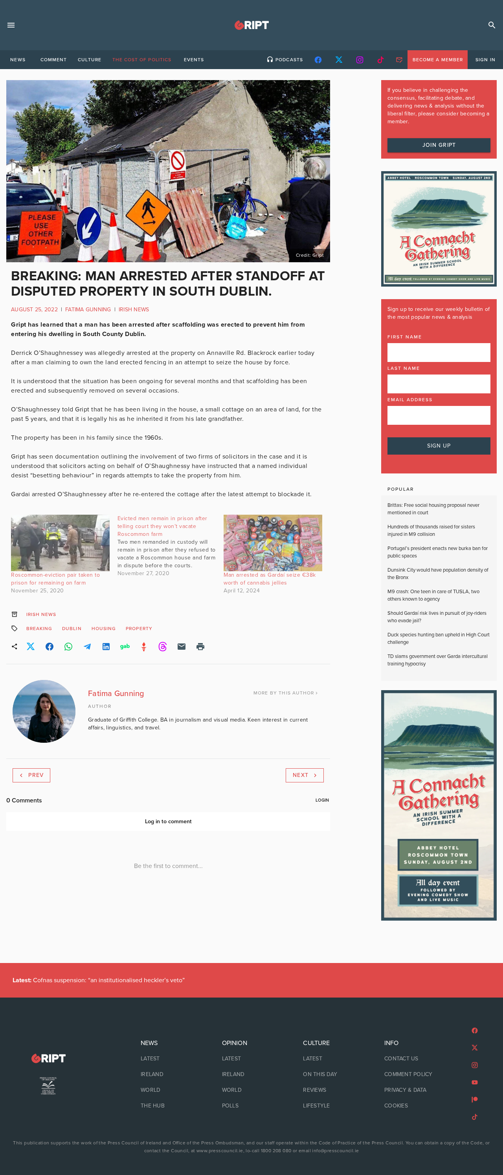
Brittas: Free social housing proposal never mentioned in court (433, 509)
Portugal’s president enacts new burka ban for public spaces (437, 552)
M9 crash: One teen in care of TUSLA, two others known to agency (433, 595)
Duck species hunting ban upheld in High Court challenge (438, 639)
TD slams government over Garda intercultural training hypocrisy (437, 660)
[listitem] (170, 1059)
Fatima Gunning (88, 309)
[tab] (17, 59)
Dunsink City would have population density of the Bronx (437, 574)
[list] (170, 1074)
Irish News (134, 309)
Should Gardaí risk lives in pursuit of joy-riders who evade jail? (436, 617)
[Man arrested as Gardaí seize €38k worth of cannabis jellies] (273, 543)
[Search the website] (492, 25)
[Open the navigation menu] (11, 25)
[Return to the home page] (48, 1059)
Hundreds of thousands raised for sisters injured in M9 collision (431, 531)
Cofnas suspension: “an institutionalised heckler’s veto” (99, 980)
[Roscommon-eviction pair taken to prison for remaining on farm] (60, 543)
